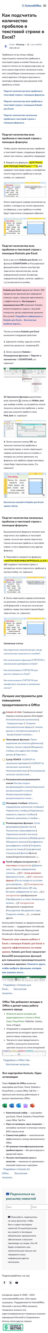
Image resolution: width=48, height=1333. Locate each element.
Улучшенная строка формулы (21, 830)
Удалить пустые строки (17, 747)
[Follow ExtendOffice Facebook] (4, 1282)
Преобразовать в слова (18, 899)
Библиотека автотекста (17, 838)
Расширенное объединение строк (23, 910)
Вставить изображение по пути (21, 891)
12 (38, 861)
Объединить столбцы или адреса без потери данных (24, 751)
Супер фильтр (32, 849)
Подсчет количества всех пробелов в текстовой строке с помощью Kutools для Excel (23, 105)
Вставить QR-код (27, 888)
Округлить (20, 754)
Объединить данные (16, 841)
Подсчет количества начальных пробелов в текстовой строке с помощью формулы (20, 119)
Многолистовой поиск (17, 770)
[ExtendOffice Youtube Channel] (16, 1282)
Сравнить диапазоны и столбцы (22, 818)
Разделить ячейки (15, 914)
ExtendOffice (33, 5)
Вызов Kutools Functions (19, 734)
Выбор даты (37, 838)
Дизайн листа (28, 826)
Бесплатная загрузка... (18, 1064)
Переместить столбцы (17, 810)
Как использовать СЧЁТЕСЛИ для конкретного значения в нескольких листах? (22, 684)
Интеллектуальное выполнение (22, 719)
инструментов (24, 865)
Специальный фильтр (17, 853)
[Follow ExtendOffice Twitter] (10, 1282)
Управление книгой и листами (21, 834)
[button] (44, 5)
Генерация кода (15, 723)
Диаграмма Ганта (15, 876)
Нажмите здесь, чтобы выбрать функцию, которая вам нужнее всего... (24, 968)
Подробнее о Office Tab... (17, 1060)
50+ (21, 873)
